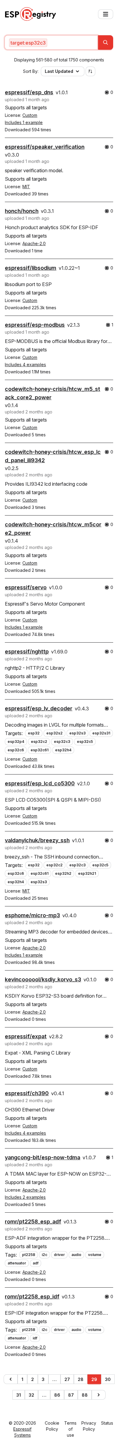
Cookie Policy (52, 1426)
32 (31, 1395)
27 (67, 1379)
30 (108, 1379)
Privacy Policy (88, 1426)
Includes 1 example (24, 122)
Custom (29, 115)
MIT (26, 186)
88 (85, 1395)
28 (81, 1379)
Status (107, 1423)
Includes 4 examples (25, 364)
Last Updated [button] (59, 71)
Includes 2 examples (25, 1197)
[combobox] (51, 42)
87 (71, 1395)
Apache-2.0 (34, 243)
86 (57, 1395)
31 (18, 1395)
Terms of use (70, 1429)
